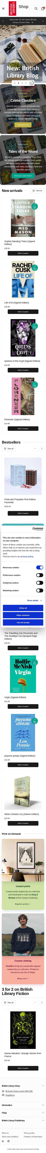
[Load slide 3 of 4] (22, 83)
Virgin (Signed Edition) (15, 697)
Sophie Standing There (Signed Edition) (19, 242)
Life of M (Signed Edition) (16, 302)
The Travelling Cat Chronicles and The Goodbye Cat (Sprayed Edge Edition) (20, 636)
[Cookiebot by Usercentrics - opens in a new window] (32, 529)
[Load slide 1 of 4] (15, 83)
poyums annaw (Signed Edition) (19, 756)
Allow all (23, 608)
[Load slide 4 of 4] (26, 83)
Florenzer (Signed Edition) (17, 419)
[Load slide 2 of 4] (18, 83)
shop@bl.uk (10, 1095)
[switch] (39, 575)
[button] (3, 8)
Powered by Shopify (33, 1149)
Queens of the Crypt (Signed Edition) (22, 361)
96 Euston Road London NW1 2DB (19, 1091)
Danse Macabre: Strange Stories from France (22, 1054)
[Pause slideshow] (31, 83)
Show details (32, 600)
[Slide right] (42, 21)
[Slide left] (3, 21)
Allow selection (23, 615)
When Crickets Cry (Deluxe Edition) (21, 814)
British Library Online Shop (19, 1149)
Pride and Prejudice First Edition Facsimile (20, 500)
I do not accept (23, 622)
